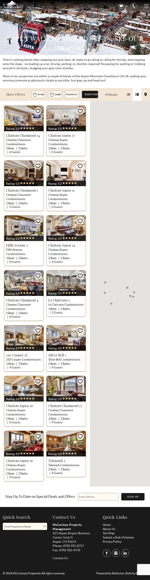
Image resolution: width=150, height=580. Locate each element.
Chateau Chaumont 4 (22, 300)
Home (107, 524)
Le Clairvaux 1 (59, 300)
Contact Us (60, 558)
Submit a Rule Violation (118, 537)
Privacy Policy (112, 541)
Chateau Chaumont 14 (23, 135)
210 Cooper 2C (17, 355)
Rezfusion (118, 573)
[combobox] (25, 526)
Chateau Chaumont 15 (65, 406)
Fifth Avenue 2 (17, 245)
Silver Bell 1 (57, 355)
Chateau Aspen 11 (61, 190)
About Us (109, 529)
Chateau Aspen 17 (61, 135)
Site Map (109, 533)
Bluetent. (141, 573)
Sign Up (133, 496)
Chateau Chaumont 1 (22, 190)
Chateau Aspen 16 (19, 460)
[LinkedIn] (125, 553)
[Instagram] (116, 553)
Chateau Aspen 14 (61, 245)
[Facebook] (107, 553)
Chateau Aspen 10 (19, 406)
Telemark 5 (56, 460)
